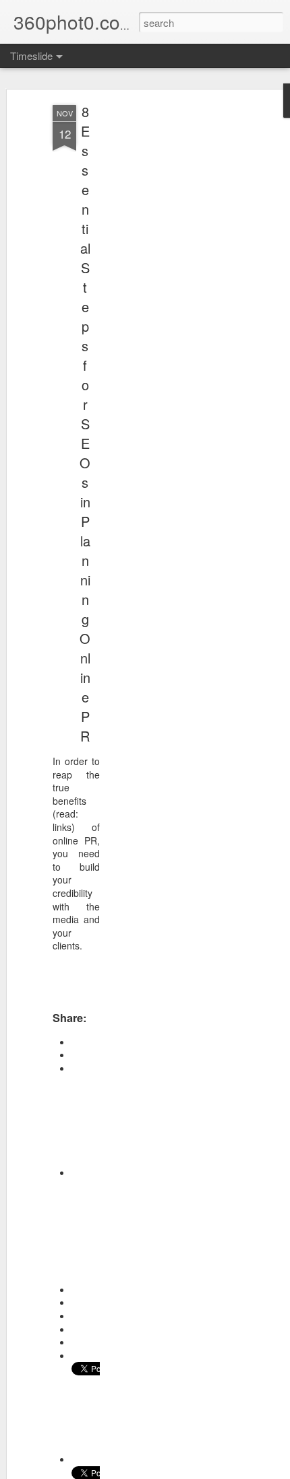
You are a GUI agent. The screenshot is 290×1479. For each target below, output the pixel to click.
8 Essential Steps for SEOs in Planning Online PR (85, 424)
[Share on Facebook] (85, 1172)
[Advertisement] (174, 317)
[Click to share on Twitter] (85, 1459)
